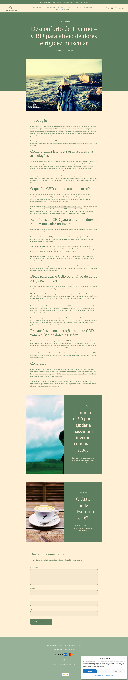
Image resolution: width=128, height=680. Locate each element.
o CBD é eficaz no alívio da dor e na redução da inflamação (63, 206)
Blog (57, 9)
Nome (32, 588)
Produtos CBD (37, 7)
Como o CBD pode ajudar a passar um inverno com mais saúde (83, 431)
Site (31, 609)
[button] (124, 658)
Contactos (79, 645)
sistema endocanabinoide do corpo (71, 199)
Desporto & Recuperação (64, 21)
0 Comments (70, 50)
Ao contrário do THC (45, 197)
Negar (104, 671)
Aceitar (90, 671)
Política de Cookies (99, 675)
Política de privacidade (108, 675)
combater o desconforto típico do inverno (80, 141)
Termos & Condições (70, 649)
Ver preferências (118, 671)
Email (32, 599)
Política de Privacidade (51, 645)
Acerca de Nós (88, 7)
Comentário (34, 567)
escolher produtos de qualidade (63, 343)
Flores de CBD (51, 7)
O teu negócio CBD (73, 7)
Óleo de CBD (61, 7)
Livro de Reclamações (58, 649)
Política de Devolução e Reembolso (67, 645)
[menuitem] (65, 9)
